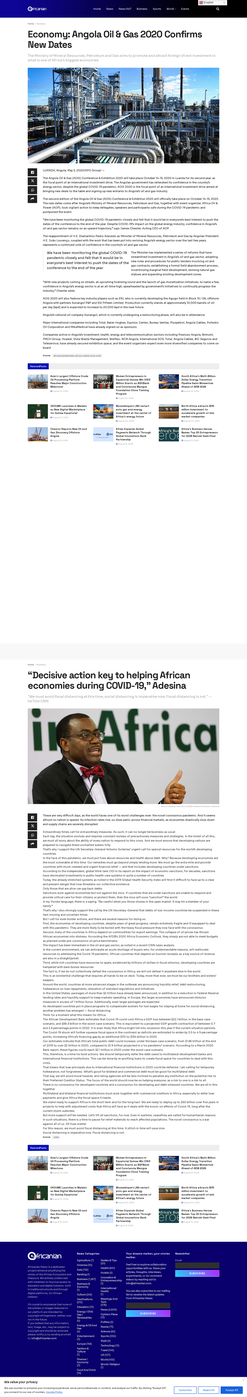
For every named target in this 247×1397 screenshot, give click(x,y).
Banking (82, 1274)
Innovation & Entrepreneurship (111, 1279)
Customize (185, 1390)
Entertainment (85, 1336)
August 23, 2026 (60, 417)
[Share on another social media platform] (32, 199)
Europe (81, 1343)
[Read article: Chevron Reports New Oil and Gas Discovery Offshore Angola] (38, 434)
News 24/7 (125, 8)
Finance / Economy (82, 1361)
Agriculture (83, 1260)
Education (83, 1306)
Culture (81, 1294)
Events (185, 8)
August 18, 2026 (125, 444)
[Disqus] (123, 499)
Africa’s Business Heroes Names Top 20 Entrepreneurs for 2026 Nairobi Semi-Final (199, 432)
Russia (104, 1326)
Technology (108, 1345)
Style (104, 1340)
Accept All (231, 1390)
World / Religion (110, 1364)
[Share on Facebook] (32, 172)
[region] (123, 1387)
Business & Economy (83, 1285)
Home (97, 8)
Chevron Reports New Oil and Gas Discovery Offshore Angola (68, 432)
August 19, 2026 (60, 440)
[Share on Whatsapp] (32, 190)
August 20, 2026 (125, 421)
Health (105, 1268)
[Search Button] (217, 9)
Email (178, 1260)
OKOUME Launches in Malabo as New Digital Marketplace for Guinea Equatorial (68, 409)
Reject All (208, 1390)
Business (142, 8)
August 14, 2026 (191, 440)
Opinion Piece (109, 1314)
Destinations (85, 1299)
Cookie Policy (54, 1392)
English (208, 2)
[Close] (243, 1380)
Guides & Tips (109, 1260)
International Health (108, 1290)
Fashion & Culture (83, 1350)
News (109, 8)
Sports (157, 8)
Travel (104, 1350)
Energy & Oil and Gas (87, 1327)
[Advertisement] (123, 650)
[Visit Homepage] (44, 9)
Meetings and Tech (109, 1300)
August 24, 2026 (60, 391)
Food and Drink (86, 1370)
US (102, 1354)
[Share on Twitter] (32, 181)
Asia (79, 1269)
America (82, 1265)
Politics (105, 1322)
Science (105, 1331)
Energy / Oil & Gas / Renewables (85, 1314)
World (170, 8)
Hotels (105, 1272)
